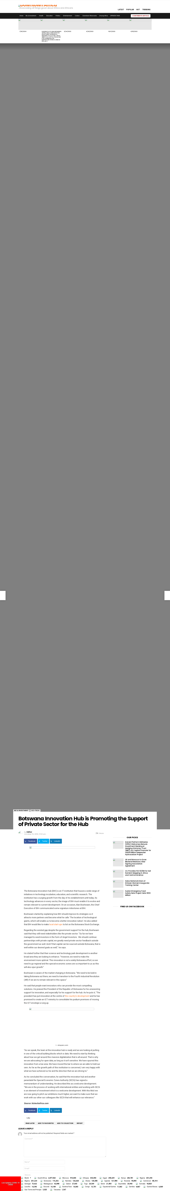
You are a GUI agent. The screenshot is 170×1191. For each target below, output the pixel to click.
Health (41, 16)
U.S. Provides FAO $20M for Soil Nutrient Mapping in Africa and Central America (138, 873)
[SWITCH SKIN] (126, 16)
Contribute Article (140, 16)
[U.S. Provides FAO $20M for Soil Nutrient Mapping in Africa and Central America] (118, 874)
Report (80, 1123)
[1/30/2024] (29, 24)
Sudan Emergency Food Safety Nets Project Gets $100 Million (137, 893)
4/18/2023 (134, 31)
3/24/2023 (67, 31)
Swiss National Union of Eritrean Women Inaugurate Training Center (137, 883)
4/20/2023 (89, 31)
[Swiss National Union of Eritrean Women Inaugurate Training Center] (118, 884)
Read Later (30, 1123)
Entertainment (67, 16)
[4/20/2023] (96, 24)
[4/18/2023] (140, 24)
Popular (130, 10)
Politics (58, 16)
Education (49, 16)
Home (21, 16)
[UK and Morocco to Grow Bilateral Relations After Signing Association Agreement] (118, 862)
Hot (138, 10)
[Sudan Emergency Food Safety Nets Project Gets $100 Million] (118, 894)
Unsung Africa (103, 16)
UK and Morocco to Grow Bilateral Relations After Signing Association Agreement (135, 862)
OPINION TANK (115, 16)
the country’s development (77, 996)
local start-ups (55, 924)
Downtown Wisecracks (90, 16)
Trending (146, 10)
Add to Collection (65, 1123)
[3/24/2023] (74, 24)
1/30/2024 (23, 31)
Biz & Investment (31, 16)
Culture (77, 16)
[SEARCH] (113, 6)
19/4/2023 (111, 31)
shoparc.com (63, 1045)
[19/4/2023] (118, 24)
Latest (121, 10)
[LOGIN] (153, 16)
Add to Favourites (46, 1123)
